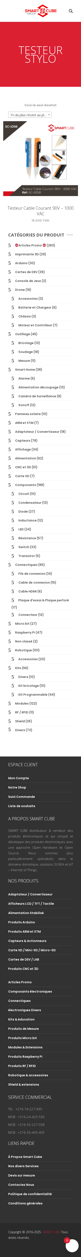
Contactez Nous (21, 1185)
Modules (22, 703)
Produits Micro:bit (22, 1038)
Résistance (27, 538)
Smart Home (25, 369)
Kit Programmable (33, 694)
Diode (23, 511)
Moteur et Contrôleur (35, 325)
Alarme (24, 378)
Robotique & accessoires (28, 1075)
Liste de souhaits (21, 806)
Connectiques (26, 565)
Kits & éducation (21, 1019)
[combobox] (29, 115)
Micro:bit (22, 623)
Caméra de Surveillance (37, 396)
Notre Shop (17, 787)
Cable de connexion (34, 582)
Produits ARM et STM (24, 931)
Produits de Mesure (23, 1029)
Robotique (23, 650)
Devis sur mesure (21, 1175)
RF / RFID (22, 712)
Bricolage (26, 343)
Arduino (21, 263)
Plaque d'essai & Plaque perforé (43, 600)
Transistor (26, 556)
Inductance (27, 520)
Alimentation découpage (38, 387)
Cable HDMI (27, 591)
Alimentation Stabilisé (26, 913)
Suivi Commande (21, 797)
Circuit (23, 494)
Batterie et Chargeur (34, 307)
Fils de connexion (32, 573)
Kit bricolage (28, 686)
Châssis (24, 316)
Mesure (24, 361)
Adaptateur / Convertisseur (37, 432)
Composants (25, 485)
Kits (18, 668)
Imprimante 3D (27, 254)
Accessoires (28, 298)
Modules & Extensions (25, 1047)
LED (21, 529)
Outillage (22, 334)
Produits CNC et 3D (23, 969)
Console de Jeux (28, 281)
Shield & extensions (23, 1084)
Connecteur (27, 615)
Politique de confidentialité (30, 1194)
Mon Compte (18, 778)
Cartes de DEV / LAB (23, 959)
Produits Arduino (21, 922)
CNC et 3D (23, 467)
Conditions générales (25, 1203)
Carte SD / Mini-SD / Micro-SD (32, 950)
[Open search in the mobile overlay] (71, 11)
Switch (23, 547)
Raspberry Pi (25, 632)
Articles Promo (30, 245)
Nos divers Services (23, 1166)
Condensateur (29, 503)
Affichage (23, 449)
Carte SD (22, 476)
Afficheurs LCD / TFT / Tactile (31, 903)
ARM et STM (24, 423)
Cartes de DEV (26, 272)
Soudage (25, 352)
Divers (23, 677)
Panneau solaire (28, 414)
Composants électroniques (30, 991)
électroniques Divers (24, 1010)
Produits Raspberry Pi (25, 1056)
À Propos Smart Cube (25, 1157)
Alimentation (25, 458)
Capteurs (22, 440)
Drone (20, 290)
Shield (20, 721)
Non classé (23, 641)
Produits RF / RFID (22, 1066)
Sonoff (23, 405)
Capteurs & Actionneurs (27, 941)
